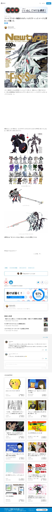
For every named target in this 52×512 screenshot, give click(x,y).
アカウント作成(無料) (42, 510)
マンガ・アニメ (7, 16)
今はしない (31, 510)
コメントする (43, 367)
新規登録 (48, 3)
